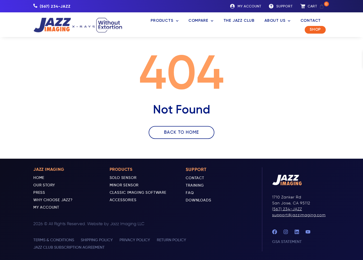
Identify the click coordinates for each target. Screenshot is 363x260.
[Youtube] (307, 231)
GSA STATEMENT (287, 241)
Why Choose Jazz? (53, 200)
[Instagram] (285, 231)
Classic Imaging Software (138, 192)
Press (39, 192)
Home (38, 177)
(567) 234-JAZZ (287, 209)
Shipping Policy (97, 240)
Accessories (123, 200)
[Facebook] (274, 231)
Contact (311, 21)
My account (250, 6)
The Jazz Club (239, 21)
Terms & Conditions (53, 240)
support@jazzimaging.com (299, 215)
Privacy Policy (135, 240)
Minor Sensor (124, 185)
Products (162, 21)
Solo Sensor (123, 177)
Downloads (198, 200)
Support (284, 6)
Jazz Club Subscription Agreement (69, 247)
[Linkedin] (296, 231)
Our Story (44, 185)
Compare (198, 21)
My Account (46, 207)
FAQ (190, 193)
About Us (274, 21)
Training (195, 185)
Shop (315, 30)
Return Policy (171, 240)
